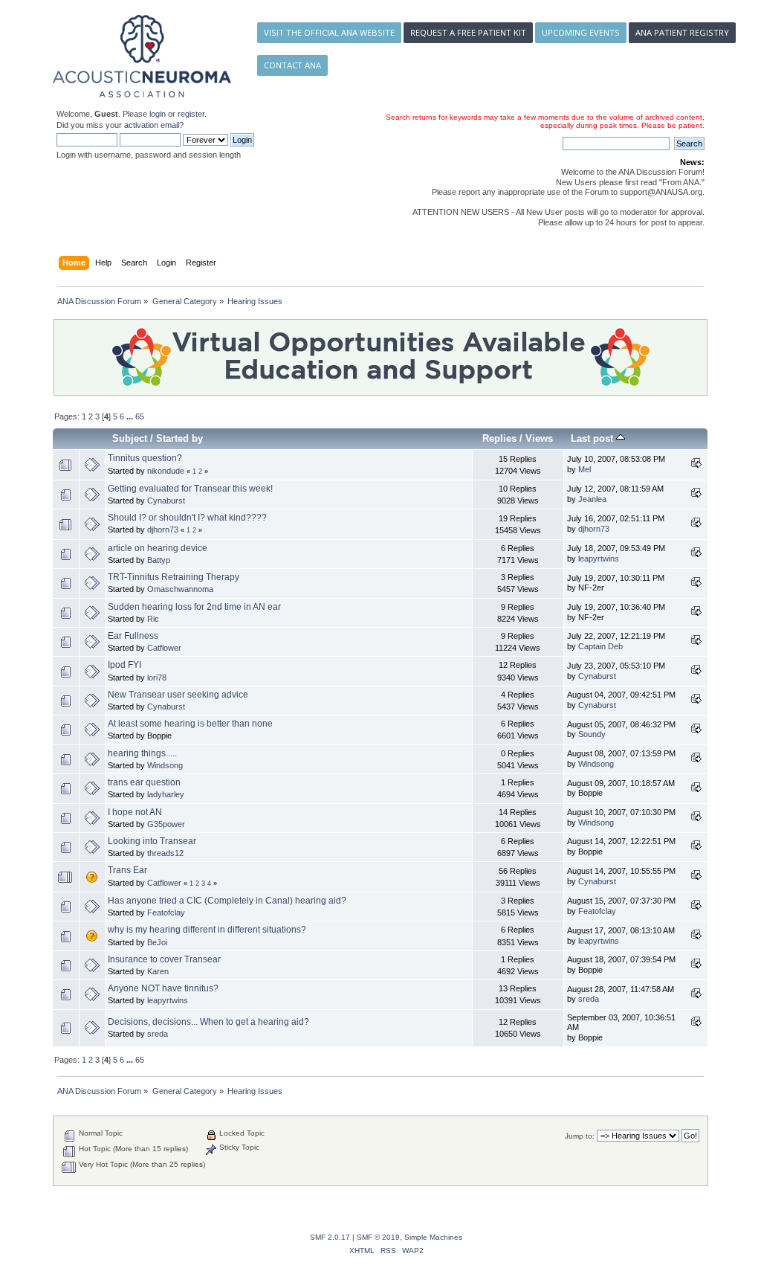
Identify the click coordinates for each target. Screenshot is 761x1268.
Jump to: (580, 1136)
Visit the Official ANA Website (329, 32)
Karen (158, 971)
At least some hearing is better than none (190, 723)
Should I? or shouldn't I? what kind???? (187, 517)
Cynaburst (166, 500)
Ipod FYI (124, 665)
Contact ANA (292, 65)
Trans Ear (127, 870)
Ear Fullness (133, 636)
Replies (499, 438)
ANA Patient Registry (682, 32)
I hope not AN (135, 812)
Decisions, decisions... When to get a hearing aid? (208, 1022)
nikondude (165, 470)
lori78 (156, 677)
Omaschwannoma (180, 589)
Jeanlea (592, 499)
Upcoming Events (581, 32)
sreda (588, 998)
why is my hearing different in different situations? (207, 929)
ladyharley (165, 794)
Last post (593, 438)
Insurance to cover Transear (164, 959)
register (191, 113)
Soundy (592, 734)
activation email (151, 124)
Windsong (165, 765)
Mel (584, 469)
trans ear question (144, 782)
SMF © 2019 (378, 1237)
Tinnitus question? (145, 458)
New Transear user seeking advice (178, 694)
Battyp (158, 560)
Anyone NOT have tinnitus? (163, 988)
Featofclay (166, 912)
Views (539, 438)
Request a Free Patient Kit (468, 32)
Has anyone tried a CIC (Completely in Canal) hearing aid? (227, 900)
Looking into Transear (152, 841)
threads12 (165, 853)
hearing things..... (142, 753)
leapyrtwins (598, 558)
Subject (129, 438)
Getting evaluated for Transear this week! (190, 488)
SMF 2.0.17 (330, 1237)
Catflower (164, 647)
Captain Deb (600, 646)
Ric (153, 618)
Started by (179, 438)
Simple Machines (433, 1237)
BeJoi (157, 942)
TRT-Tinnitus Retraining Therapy (173, 577)
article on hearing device (157, 548)
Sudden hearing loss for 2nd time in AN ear (194, 607)
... (130, 416)
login (157, 113)
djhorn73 (162, 529)
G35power (166, 824)
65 (139, 416)
